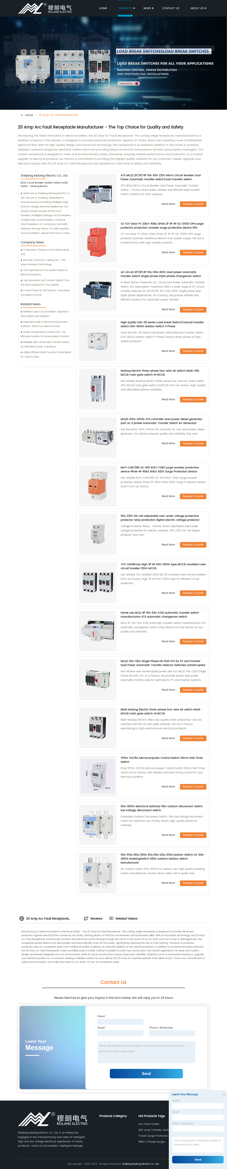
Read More (168, 204)
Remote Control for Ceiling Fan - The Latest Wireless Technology (43, 262)
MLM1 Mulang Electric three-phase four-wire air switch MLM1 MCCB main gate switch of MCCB (160, 711)
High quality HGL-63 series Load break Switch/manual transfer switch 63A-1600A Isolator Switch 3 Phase (162, 324)
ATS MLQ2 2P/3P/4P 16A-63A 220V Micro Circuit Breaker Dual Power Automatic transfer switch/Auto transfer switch (161, 177)
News (147, 8)
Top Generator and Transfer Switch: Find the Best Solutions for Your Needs (45, 282)
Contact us (170, 8)
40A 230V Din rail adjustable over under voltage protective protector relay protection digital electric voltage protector (160, 518)
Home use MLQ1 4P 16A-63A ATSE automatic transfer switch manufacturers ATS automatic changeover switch (160, 615)
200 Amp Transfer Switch (154, 1130)
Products (125, 8)
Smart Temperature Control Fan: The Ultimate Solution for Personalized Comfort (45, 334)
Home (103, 8)
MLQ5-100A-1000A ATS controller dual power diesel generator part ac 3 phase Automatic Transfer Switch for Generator (161, 421)
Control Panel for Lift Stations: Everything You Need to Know (45, 293)
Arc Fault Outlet (148, 1124)
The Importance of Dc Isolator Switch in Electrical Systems (44, 272)
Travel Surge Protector (153, 1136)
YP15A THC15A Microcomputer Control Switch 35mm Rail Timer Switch (162, 760)
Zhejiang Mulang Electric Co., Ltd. (140, 1164)
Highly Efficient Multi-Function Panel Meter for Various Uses (46, 354)
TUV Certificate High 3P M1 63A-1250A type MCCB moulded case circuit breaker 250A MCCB (163, 566)
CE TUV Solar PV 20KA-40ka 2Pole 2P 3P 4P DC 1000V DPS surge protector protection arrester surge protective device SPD (162, 226)
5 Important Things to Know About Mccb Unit (45, 252)
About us (197, 8)
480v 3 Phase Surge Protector (151, 1142)
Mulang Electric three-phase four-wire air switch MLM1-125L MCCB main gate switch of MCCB (160, 373)
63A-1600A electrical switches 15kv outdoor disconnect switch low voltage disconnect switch (162, 808)
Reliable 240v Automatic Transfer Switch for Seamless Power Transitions (45, 344)
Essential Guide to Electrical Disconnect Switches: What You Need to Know (44, 324)
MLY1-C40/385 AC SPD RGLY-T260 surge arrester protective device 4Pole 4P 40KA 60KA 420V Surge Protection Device (160, 469)
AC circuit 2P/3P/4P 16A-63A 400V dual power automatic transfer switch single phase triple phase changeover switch (161, 274)
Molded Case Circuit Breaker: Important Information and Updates (44, 314)
